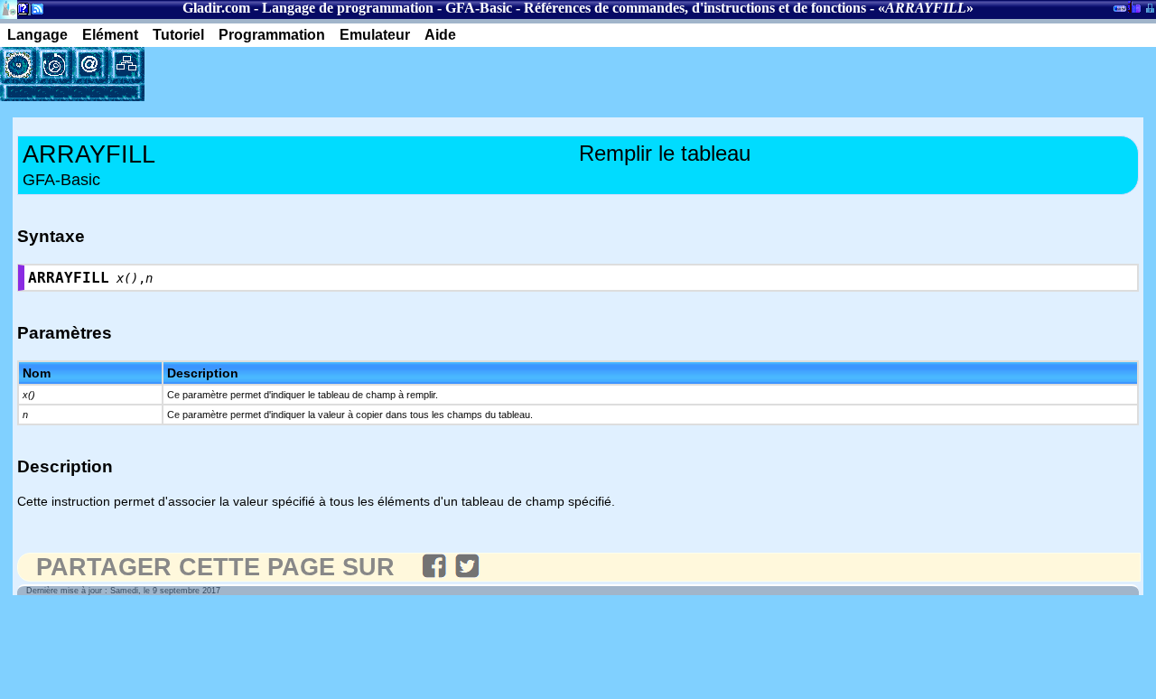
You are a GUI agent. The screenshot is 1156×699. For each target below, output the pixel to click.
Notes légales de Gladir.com (20, 12)
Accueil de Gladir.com (8, 7)
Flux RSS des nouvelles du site (34, 12)
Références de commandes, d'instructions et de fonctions (695, 7)
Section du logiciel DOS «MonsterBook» (1120, 12)
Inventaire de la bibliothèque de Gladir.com (1134, 6)
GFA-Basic (478, 7)
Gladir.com (216, 7)
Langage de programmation (348, 7)
